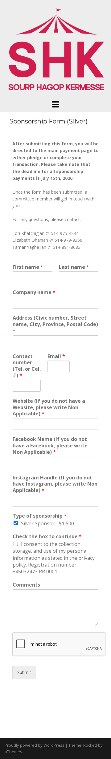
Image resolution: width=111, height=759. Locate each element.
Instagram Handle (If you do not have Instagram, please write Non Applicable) (55, 484)
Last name (74, 267)
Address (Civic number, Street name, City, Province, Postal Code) (55, 324)
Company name (34, 292)
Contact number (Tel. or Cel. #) (27, 366)
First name (28, 267)
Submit (24, 672)
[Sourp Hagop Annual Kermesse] (55, 49)
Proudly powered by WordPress (34, 745)
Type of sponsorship (40, 516)
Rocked (90, 745)
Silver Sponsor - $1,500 (47, 523)
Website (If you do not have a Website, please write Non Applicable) (49, 407)
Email (56, 356)
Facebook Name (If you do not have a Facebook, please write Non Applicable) (50, 445)
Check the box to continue (47, 536)
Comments (26, 585)
